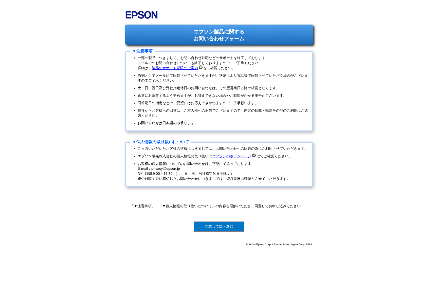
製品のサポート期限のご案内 (175, 68)
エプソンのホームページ (231, 156)
